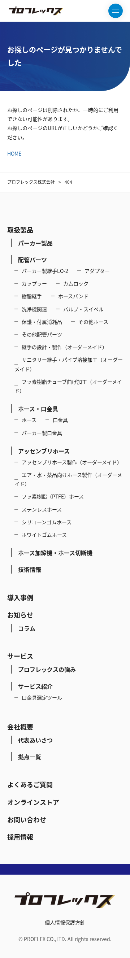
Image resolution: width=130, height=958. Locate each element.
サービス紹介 (35, 686)
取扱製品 (20, 230)
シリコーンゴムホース (47, 522)
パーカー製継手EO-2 (45, 270)
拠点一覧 (29, 756)
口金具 (60, 419)
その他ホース (93, 321)
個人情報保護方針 (65, 922)
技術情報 (29, 569)
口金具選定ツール (42, 697)
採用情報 (20, 837)
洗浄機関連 (34, 309)
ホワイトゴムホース (44, 534)
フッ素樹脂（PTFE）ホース (53, 496)
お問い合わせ (26, 819)
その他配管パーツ (42, 334)
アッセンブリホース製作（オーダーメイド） (72, 462)
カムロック (75, 283)
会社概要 (20, 727)
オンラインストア (33, 802)
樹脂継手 (32, 296)
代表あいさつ (35, 740)
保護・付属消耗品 (42, 321)
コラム (26, 628)
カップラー (34, 283)
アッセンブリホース (44, 451)
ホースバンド (73, 296)
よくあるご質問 (30, 784)
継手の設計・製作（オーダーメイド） (64, 346)
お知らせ (20, 615)
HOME (14, 153)
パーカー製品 (35, 243)
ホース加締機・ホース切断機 (55, 552)
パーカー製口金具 (42, 432)
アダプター (97, 270)
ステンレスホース (42, 509)
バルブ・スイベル (83, 309)
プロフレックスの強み (47, 669)
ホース (29, 419)
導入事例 (20, 597)
